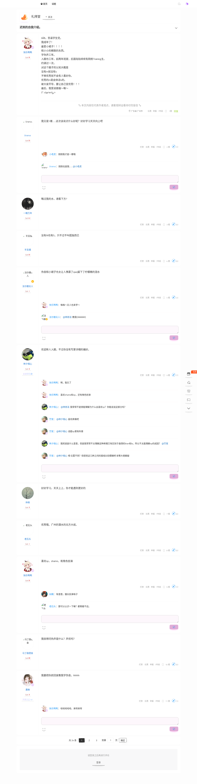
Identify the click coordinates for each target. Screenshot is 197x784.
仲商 (28, 502)
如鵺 (51, 594)
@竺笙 (165, 443)
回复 (176, 111)
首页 (45, 3)
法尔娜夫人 (27, 286)
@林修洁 (67, 317)
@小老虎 (77, 166)
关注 (50, 17)
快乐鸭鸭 (27, 52)
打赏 (142, 147)
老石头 (27, 539)
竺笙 (51, 419)
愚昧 (28, 689)
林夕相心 (27, 363)
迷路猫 (21, 4)
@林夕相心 (61, 419)
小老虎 (52, 154)
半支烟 (27, 249)
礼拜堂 (36, 16)
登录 (98, 762)
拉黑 (149, 111)
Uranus (27, 135)
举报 (155, 111)
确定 (123, 740)
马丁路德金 (27, 653)
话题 (54, 3)
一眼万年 (27, 213)
